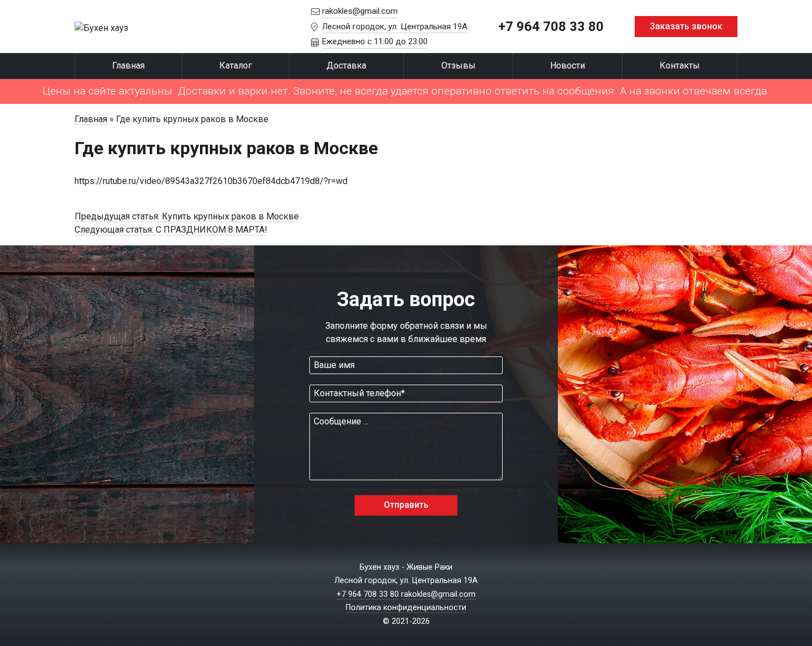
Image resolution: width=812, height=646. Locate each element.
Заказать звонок (686, 26)
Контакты (680, 65)
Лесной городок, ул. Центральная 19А (394, 26)
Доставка (346, 65)
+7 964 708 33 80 (551, 26)
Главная (128, 65)
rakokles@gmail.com (360, 11)
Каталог (235, 65)
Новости (567, 65)
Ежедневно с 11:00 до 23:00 (375, 41)
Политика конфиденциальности (406, 607)
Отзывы (458, 65)
